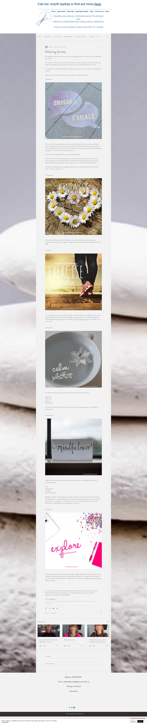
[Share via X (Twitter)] (49, 608)
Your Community (58, 36)
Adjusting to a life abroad (81, 36)
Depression (91, 36)
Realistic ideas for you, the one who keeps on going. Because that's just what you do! (97, 641)
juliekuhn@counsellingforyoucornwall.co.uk (76, 682)
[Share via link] (57, 608)
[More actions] (101, 47)
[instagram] (72, 707)
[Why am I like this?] (73, 631)
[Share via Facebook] (46, 608)
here (97, 4)
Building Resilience (69, 36)
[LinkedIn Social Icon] (74, 707)
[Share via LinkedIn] (53, 608)
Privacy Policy (74, 691)
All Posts (39, 36)
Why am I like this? (69, 640)
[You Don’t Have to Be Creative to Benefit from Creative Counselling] (49, 631)
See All (107, 621)
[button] (107, 36)
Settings (133, 721)
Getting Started (47, 36)
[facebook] (69, 707)
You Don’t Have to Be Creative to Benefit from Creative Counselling (48, 641)
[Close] (145, 721)
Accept (140, 721)
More (98, 36)
